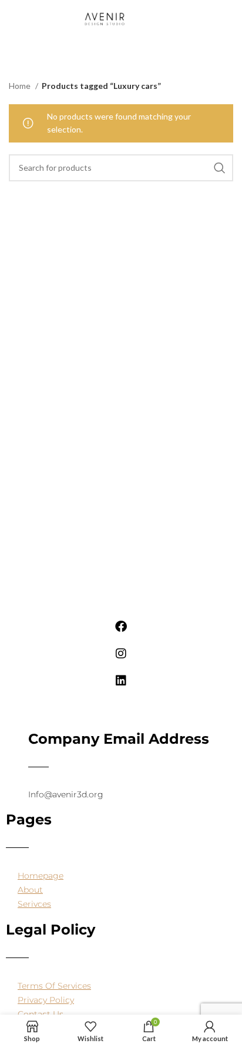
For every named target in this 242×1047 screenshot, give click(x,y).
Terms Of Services (54, 985)
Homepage (40, 875)
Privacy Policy (46, 1000)
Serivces (34, 904)
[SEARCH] (219, 167)
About (30, 889)
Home (20, 86)
